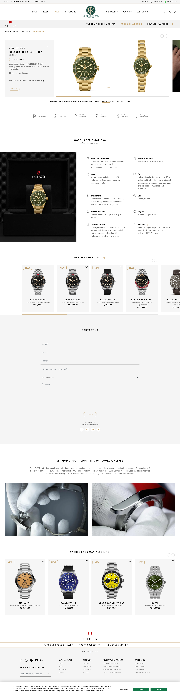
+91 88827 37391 (172, 1)
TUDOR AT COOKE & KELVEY (101, 24)
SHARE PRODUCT (35, 81)
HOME (34, 12)
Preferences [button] (99, 690)
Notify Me (14, 88)
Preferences (124, 689)
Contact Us (106, 101)
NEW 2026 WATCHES (158, 24)
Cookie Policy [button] (56, 690)
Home (7, 31)
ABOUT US (127, 12)
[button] (166, 36)
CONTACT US (142, 12)
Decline (141, 689)
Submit (90, 414)
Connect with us (157, 1)
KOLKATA (95, 652)
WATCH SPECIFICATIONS (18, 81)
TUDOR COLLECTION (131, 24)
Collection (15, 31)
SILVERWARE (70, 12)
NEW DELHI (85, 652)
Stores (146, 1)
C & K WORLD (112, 12)
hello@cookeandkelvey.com (90, 424)
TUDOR (56, 12)
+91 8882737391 (123, 101)
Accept (158, 689)
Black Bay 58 (26, 31)
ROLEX (45, 12)
